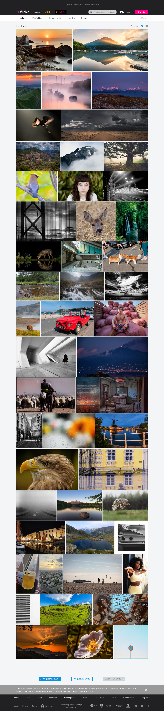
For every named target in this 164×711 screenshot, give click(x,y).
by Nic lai (97, 623)
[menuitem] (61, 12)
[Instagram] (148, 706)
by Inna (19, 592)
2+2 (117, 549)
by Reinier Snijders (68, 139)
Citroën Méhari (48, 332)
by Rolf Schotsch (69, 592)
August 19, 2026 (51, 679)
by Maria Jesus (21, 657)
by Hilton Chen (100, 334)
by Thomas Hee (121, 239)
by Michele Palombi (110, 199)
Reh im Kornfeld (83, 237)
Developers (69, 698)
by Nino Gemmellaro (84, 375)
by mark (19, 552)
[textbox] (105, 12)
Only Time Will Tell (81, 67)
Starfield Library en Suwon (105, 621)
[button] (62, 69)
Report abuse (129, 698)
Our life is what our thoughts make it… (72, 516)
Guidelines (100, 698)
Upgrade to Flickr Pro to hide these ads (82, 4)
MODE (47, 12)
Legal (16, 706)
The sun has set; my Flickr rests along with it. (81, 409)
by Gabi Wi (83, 488)
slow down (21, 516)
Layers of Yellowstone (21, 332)
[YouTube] (142, 706)
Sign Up (141, 12)
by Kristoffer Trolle (68, 270)
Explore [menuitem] (37, 12)
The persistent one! (25, 296)
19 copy (127, 589)
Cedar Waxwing (23, 197)
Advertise (53, 698)
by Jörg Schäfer (46, 334)
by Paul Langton (66, 298)
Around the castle (87, 486)
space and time (23, 373)
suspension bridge (24, 237)
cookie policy (87, 691)
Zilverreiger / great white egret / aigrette (31, 137)
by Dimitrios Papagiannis (123, 552)
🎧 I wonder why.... (25, 486)
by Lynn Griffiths (22, 270)
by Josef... (20, 411)
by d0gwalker (21, 375)
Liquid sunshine (23, 589)
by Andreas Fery (82, 239)
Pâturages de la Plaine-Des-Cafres (55, 621)
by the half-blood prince (111, 270)
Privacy (25, 706)
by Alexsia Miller (128, 592)
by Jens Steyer (81, 411)
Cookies (84, 698)
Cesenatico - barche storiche (29, 549)
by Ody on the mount (112, 298)
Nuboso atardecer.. (25, 655)
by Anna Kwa (78, 69)
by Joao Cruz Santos (121, 657)
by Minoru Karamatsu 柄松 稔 (26, 239)
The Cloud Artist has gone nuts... (119, 296)
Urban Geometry (21, 621)
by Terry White (21, 298)
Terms (34, 706)
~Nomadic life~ (23, 409)
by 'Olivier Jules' (22, 69)
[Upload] (122, 12)
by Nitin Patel (21, 199)
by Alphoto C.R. (73, 657)
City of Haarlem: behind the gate (110, 444)
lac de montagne (74, 549)
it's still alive (110, 166)
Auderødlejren (69, 267)
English (145, 698)
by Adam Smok (109, 169)
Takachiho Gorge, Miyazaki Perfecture (125, 237)
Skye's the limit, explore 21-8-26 (74, 296)
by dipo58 (99, 446)
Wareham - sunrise (50, 105)
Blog (40, 698)
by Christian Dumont (22, 446)
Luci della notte (110, 197)
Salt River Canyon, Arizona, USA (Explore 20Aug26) (30, 166)
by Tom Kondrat (22, 519)
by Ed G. (64, 169)
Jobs (28, 698)
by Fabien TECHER (47, 623)
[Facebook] (135, 706)
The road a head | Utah (71, 137)
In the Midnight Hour (101, 105)
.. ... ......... (46, 444)
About (16, 698)
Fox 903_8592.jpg (25, 267)
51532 (103, 409)
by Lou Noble (63, 199)
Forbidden (119, 655)
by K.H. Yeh (21, 623)
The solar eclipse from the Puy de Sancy (21, 105)
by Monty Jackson (22, 169)
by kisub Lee (47, 446)
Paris (19, 444)
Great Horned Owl (111, 516)
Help (114, 698)
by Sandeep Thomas (64, 519)
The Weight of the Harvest (106, 332)
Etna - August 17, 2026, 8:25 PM (91, 373)
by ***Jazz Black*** (23, 488)
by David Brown (98, 107)
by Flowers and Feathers (111, 519)
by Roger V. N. (105, 411)
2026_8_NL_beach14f (73, 589)
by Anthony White (48, 107)
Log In (129, 12)
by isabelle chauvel (72, 552)
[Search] (91, 12)
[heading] (22, 12)
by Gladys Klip (21, 139)
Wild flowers (73, 655)
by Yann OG (21, 107)
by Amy (19, 334)
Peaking (64, 166)
